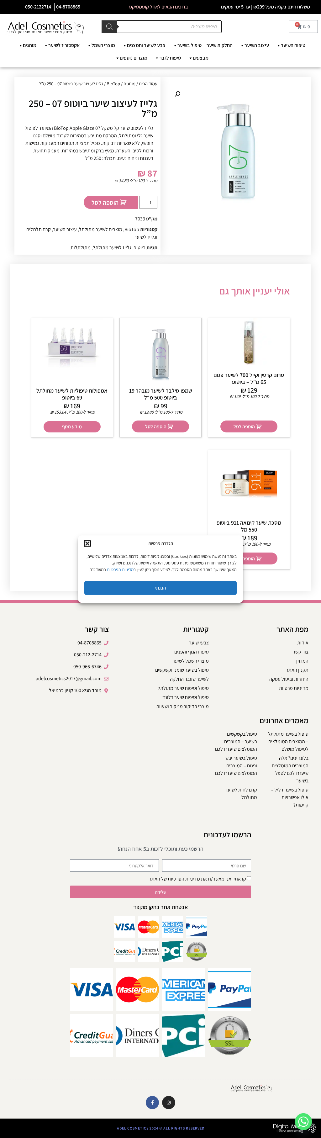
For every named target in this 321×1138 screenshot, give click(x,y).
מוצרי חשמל (103, 45)
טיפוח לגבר (170, 58)
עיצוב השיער (257, 45)
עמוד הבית (148, 84)
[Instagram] (168, 1102)
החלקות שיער (220, 45)
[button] (87, 543)
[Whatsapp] (303, 1121)
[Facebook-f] (152, 1102)
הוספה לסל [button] (244, 426)
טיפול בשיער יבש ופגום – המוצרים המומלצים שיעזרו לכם (236, 765)
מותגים (29, 45)
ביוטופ (139, 247)
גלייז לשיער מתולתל (112, 247)
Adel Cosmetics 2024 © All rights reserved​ (160, 1128)
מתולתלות (81, 247)
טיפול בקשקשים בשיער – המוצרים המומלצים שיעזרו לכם (236, 741)
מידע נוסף (72, 426)
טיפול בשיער (189, 45)
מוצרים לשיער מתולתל (100, 229)
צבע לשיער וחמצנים (146, 45)
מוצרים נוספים (133, 58)
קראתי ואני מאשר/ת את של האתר (197, 879)
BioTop (113, 84)
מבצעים (200, 58)
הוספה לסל (105, 202)
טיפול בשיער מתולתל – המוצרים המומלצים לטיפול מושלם (288, 741)
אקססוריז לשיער (64, 45)
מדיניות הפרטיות (120, 569)
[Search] (109, 26)
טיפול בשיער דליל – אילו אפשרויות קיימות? (289, 797)
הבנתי (160, 588)
